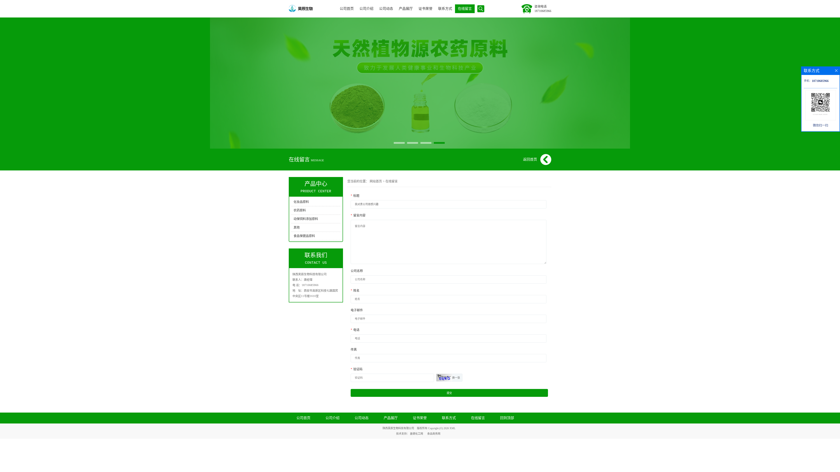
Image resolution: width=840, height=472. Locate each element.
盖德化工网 (416, 433)
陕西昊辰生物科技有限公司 (398, 428)
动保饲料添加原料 (306, 218)
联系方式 (445, 8)
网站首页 (376, 181)
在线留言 (465, 8)
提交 (449, 393)
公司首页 (347, 8)
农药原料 (300, 210)
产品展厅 (406, 8)
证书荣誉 (425, 8)
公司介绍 (366, 8)
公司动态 (386, 8)
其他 (297, 227)
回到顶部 (507, 418)
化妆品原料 (301, 201)
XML (452, 428)
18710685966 (542, 11)
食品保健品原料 (304, 236)
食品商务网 (433, 433)
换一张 (456, 377)
